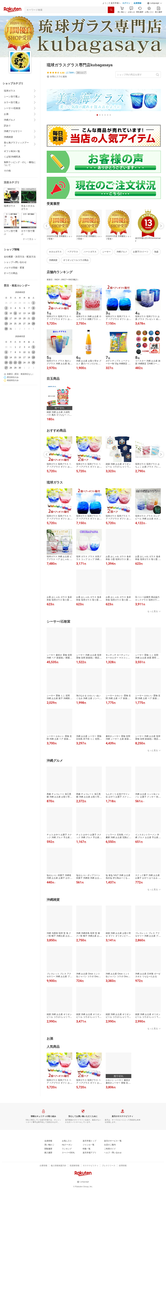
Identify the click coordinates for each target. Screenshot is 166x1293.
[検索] (111, 10)
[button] (154, 3)
